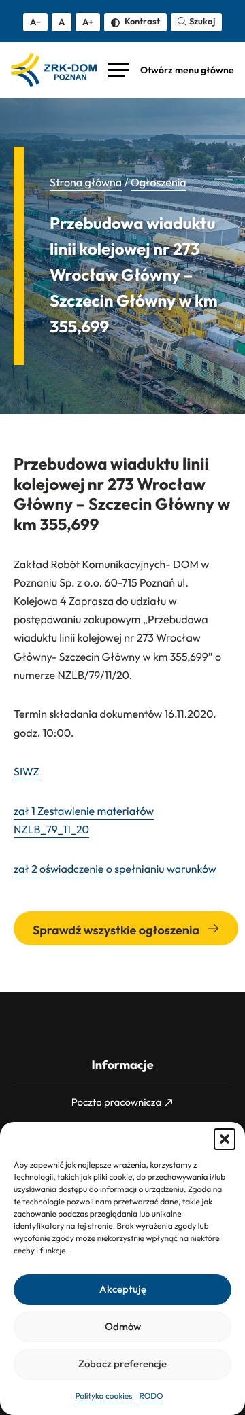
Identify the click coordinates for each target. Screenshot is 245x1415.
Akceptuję (122, 1288)
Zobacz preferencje (122, 1363)
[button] (224, 1139)
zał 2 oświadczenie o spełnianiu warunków (115, 869)
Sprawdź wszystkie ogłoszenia (117, 930)
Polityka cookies (103, 1396)
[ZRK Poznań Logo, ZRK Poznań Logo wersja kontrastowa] (54, 70)
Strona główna (86, 183)
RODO (151, 1396)
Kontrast (141, 21)
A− (35, 21)
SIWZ (26, 772)
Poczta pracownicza (116, 1102)
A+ (87, 21)
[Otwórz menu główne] (171, 70)
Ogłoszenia (158, 183)
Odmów (123, 1326)
